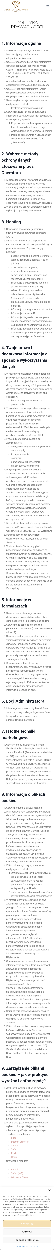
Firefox (15, 1153)
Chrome (15, 1145)
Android (15, 1169)
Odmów (27, 1231)
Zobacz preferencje (27, 1239)
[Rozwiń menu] (47, 6)
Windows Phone (19, 1177)
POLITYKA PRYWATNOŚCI (27, 1246)
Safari (14, 1149)
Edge (13, 1137)
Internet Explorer (19, 1141)
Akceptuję (27, 1223)
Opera (14, 1157)
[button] (49, 1190)
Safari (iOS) (17, 1173)
